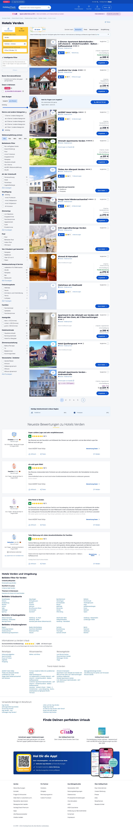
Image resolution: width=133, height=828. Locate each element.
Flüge (58, 660)
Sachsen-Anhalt (61, 632)
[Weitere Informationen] (98, 388)
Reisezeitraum (7, 41)
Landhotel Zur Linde (67, 70)
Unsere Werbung (100, 791)
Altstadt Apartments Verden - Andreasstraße (72, 373)
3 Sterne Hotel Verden (8, 588)
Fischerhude (87, 601)
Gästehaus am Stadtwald (70, 285)
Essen (85, 608)
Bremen (86, 632)
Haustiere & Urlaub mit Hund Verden (13, 593)
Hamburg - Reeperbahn (91, 618)
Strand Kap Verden (7, 708)
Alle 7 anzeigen (6, 301)
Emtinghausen (33, 601)
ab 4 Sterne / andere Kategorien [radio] (15, 118)
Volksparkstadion (61, 619)
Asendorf (32, 612)
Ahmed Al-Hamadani (68, 256)
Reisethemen (99, 801)
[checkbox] (15, 80)
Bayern (4, 627)
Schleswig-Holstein (7, 629)
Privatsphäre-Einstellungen (76, 798)
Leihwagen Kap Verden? (9, 712)
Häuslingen (32, 599)
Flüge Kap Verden (48, 707)
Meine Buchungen (19, 788)
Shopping (5, 661)
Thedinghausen (88, 603)
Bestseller (78, 29)
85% (15, 138)
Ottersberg (59, 612)
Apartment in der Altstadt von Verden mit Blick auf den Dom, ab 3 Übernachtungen (78, 316)
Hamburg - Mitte (34, 619)
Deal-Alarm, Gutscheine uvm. (22, 798)
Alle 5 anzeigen (6, 188)
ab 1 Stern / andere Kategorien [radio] (14, 127)
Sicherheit (71, 814)
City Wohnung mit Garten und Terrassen (96, 673)
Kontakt (94, 1)
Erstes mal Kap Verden (50, 710)
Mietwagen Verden (62, 658)
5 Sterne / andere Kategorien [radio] (14, 115)
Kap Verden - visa (7, 710)
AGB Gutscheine (73, 807)
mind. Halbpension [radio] (11, 200)
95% (25, 138)
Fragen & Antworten (19, 794)
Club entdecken (99, 14)
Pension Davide (88, 674)
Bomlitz (4, 604)
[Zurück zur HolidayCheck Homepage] (9, 7)
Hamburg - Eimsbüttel (8, 619)
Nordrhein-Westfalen (35, 629)
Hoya (85, 604)
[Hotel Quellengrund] (43, 354)
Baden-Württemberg (35, 627)
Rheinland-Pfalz (34, 631)
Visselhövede (6, 599)
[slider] (27, 107)
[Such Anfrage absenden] (49, 7)
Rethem (86, 599)
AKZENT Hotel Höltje (68, 112)
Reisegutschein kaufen (20, 804)
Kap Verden (5, 705)
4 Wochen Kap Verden (49, 712)
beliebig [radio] (7, 130)
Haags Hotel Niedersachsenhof (73, 199)
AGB (69, 804)
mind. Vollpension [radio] (10, 203)
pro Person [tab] (13, 101)
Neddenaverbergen (90, 606)
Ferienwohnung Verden (9, 583)
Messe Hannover (7, 618)
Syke (3, 608)
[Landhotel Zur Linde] (43, 81)
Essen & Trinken (7, 658)
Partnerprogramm (46, 794)
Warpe (58, 604)
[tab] (8, 29)
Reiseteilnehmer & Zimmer (11, 47)
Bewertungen (94, 29)
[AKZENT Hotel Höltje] (43, 123)
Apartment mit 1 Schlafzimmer (15, 555)
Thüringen (59, 631)
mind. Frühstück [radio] (10, 197)
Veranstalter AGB (73, 788)
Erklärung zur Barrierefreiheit (77, 811)
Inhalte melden (18, 817)
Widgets (43, 791)
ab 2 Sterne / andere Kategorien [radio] (15, 124)
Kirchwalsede (60, 603)
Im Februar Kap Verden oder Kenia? (54, 708)
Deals (6, 1)
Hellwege (4, 610)
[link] (79, 7)
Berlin (85, 627)
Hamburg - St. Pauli (35, 618)
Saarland (86, 629)
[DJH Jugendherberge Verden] (43, 238)
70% (9, 138)
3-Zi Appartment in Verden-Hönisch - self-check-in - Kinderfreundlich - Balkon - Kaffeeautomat (42, 678)
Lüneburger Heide (89, 619)
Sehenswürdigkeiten (8, 654)
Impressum (71, 817)
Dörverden (59, 608)
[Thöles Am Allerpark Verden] (43, 180)
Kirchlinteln (32, 610)
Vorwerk (31, 604)
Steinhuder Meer (61, 618)
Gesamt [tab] (5, 101)
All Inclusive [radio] (8, 206)
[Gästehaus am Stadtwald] (43, 296)
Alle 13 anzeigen (7, 280)
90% (20, 138)
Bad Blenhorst (60, 599)
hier (98, 34)
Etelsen (4, 601)
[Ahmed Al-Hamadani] (43, 267)
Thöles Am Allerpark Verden (71, 169)
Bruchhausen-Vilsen (35, 608)
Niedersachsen (6, 631)
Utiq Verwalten (72, 801)
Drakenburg (5, 603)
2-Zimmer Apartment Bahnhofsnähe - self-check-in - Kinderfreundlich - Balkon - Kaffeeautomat (78, 44)
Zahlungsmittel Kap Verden (10, 707)
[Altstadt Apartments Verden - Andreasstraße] (43, 383)
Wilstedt (86, 610)
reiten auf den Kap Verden (51, 705)
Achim (4, 606)
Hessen (31, 632)
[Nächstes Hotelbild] (54, 52)
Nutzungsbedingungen (75, 791)
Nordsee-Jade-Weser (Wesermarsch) (40, 621)
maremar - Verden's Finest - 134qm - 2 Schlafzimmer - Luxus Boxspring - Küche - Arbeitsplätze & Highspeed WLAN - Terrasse (42, 689)
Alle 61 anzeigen (7, 374)
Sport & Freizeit (6, 656)
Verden (58, 610)
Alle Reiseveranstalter (20, 814)
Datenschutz (72, 794)
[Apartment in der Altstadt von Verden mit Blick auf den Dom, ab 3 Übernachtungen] (43, 326)
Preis (85, 29)
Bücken (31, 603)
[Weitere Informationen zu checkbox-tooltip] (26, 79)
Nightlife (4, 660)
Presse (97, 794)
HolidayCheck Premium (21, 807)
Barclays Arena (6, 621)
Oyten (85, 612)
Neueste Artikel (99, 804)
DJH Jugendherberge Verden (72, 228)
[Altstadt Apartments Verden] (43, 151)
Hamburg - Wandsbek (63, 621)
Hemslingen (60, 601)
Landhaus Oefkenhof (63, 676)
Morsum (31, 606)
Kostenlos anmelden (113, 14)
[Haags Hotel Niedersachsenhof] (43, 210)
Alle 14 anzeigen (7, 230)
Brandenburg (60, 629)
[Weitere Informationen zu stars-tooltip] (25, 112)
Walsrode (59, 606)
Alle (4, 138)
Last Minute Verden (63, 654)
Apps (15, 811)
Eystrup (4, 612)
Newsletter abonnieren (20, 801)
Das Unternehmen (100, 788)
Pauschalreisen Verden (64, 656)
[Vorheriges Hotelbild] (31, 52)
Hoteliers (43, 788)
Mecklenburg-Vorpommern (10, 632)
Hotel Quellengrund (67, 344)
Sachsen (59, 627)
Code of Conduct (46, 798)
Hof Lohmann (6, 678)
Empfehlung (105, 29)
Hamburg (86, 631)
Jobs (96, 798)
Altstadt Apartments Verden (71, 141)
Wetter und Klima (34, 654)
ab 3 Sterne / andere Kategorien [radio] (15, 121)
